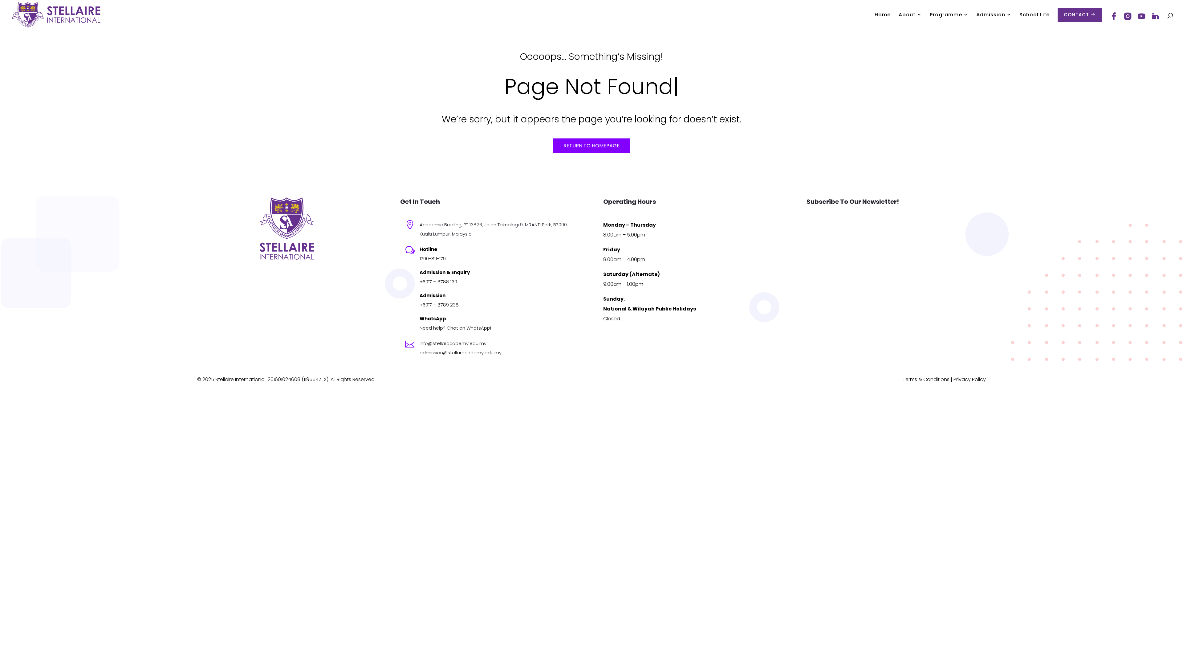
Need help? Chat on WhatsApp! (455, 328)
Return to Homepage (591, 145)
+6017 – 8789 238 (439, 305)
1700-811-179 (433, 258)
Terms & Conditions (926, 379)
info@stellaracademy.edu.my (453, 343)
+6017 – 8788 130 (438, 281)
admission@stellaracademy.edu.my (461, 352)
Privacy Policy (969, 379)
